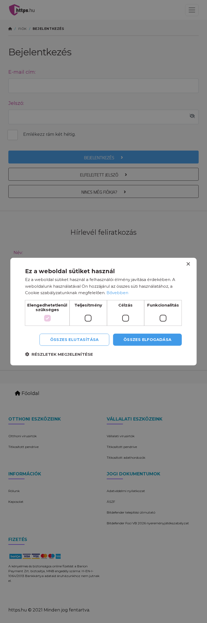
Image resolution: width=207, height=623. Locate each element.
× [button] (188, 264)
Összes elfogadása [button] (147, 339)
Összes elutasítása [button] (74, 339)
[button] (59, 354)
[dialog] (103, 311)
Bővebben (117, 292)
